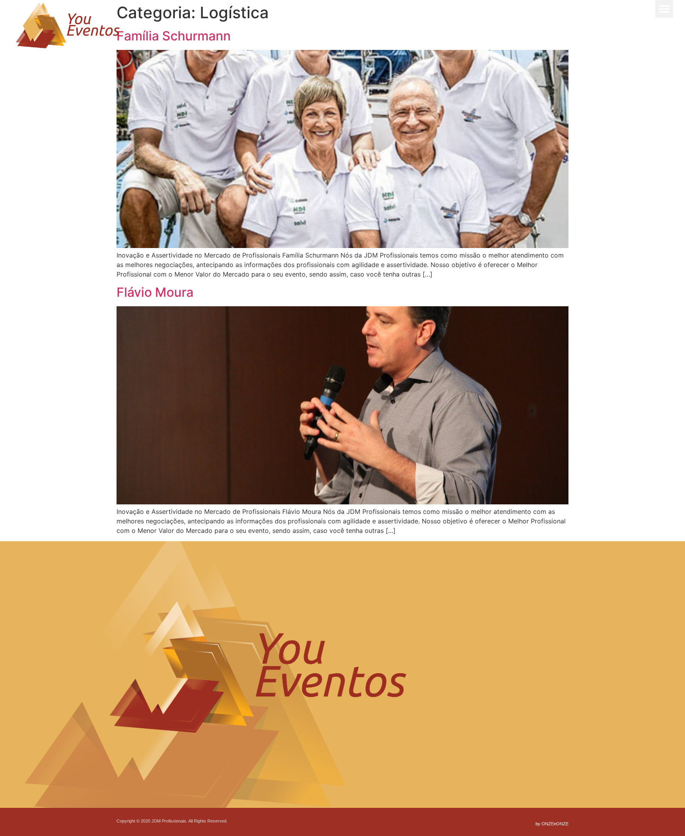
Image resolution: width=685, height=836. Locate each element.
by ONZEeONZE (552, 823)
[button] (664, 9)
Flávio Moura (155, 292)
